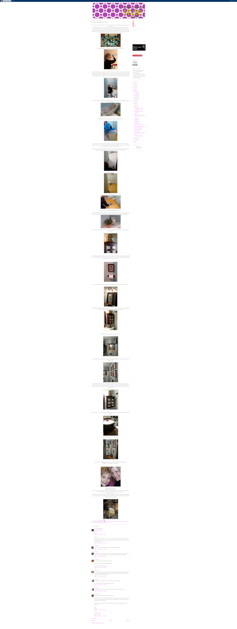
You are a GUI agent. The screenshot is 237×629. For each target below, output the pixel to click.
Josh (133, 21)
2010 (135, 89)
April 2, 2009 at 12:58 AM (100, 584)
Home (111, 620)
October (136, 95)
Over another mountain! (139, 127)
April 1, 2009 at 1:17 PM (99, 549)
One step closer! (137, 131)
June (136, 102)
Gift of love (136, 113)
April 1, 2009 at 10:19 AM (100, 542)
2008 (135, 141)
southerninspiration (97, 528)
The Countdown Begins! (139, 135)
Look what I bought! (138, 129)
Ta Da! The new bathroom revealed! (100, 22)
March (136, 106)
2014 (135, 83)
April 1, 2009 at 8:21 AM (100, 534)
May (136, 103)
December (136, 92)
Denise (95, 570)
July (135, 100)
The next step (137, 118)
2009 (135, 91)
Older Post (128, 620)
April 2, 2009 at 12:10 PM (100, 591)
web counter (139, 148)
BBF (104, 521)
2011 (135, 87)
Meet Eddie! (137, 119)
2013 (135, 84)
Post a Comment (94, 618)
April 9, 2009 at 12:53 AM (100, 615)
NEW (95, 522)
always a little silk (99, 521)
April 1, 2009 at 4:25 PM (99, 567)
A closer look (137, 121)
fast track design (119, 521)
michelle (95, 579)
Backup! (136, 134)
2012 (135, 86)
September (136, 97)
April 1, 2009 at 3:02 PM (99, 556)
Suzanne (95, 593)
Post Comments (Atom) (100, 622)
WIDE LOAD (137, 123)
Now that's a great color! (139, 124)
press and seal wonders (102, 522)
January (136, 139)
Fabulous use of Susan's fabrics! (140, 126)
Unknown (134, 24)
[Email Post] (104, 520)
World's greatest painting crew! (140, 132)
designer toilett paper (110, 521)
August (136, 98)
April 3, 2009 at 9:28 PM (99, 609)
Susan (134, 23)
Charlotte (95, 545)
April (136, 105)
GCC (95, 551)
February (136, 137)
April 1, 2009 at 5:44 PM (99, 576)
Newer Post (93, 620)
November (136, 94)
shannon (95, 559)
